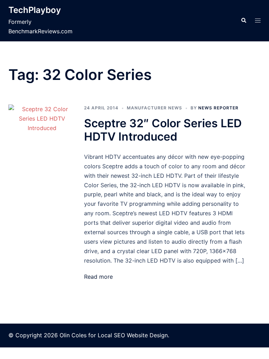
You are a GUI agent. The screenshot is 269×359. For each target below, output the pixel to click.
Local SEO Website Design (133, 335)
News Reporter (218, 107)
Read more (98, 276)
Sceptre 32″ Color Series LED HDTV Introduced (163, 129)
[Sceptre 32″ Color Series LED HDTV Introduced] (42, 193)
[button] (243, 20)
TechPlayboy (34, 10)
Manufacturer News (154, 107)
